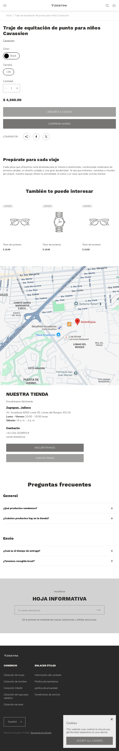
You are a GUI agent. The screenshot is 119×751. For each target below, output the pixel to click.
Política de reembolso (46, 681)
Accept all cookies (90, 740)
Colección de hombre (15, 681)
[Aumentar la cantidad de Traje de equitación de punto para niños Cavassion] (17, 88)
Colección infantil (13, 688)
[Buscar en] (107, 5)
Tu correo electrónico (29, 610)
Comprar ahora (59, 124)
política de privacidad (46, 688)
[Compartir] (26, 136)
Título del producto (12, 244)
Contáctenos (45, 458)
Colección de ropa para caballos (16, 696)
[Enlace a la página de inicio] (11, 656)
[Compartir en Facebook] (36, 136)
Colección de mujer (14, 675)
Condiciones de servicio (47, 694)
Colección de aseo (13, 704)
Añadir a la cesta (59, 112)
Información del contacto (48, 675)
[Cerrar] (111, 719)
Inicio (9, 15)
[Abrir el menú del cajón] (4, 5)
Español (12, 721)
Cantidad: (8, 81)
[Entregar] (99, 610)
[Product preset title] (20, 222)
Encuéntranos (45, 447)
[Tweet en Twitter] (46, 136)
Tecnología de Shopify (40, 732)
